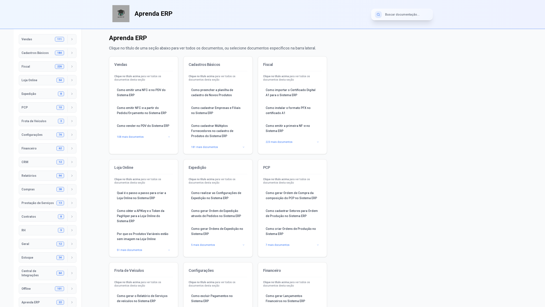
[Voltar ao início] (120, 13)
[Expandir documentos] (71, 39)
